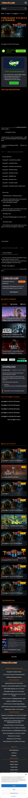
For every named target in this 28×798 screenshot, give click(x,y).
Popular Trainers (14, 764)
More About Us (14, 292)
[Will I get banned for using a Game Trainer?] (14, 629)
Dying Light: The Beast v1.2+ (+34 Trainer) (14, 691)
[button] (26, 774)
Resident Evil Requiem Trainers (14, 677)
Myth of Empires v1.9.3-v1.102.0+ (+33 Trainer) (14, 727)
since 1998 (21, 281)
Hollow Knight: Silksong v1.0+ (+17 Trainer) (14, 688)
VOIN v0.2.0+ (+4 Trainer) (14, 736)
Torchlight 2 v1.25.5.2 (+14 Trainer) (10, 401)
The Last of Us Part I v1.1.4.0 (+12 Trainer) (14, 725)
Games (8, 13)
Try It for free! (21, 51)
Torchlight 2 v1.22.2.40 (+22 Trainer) (10, 416)
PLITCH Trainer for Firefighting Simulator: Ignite (14, 698)
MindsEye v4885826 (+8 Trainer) (14, 701)
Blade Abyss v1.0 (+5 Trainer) (14, 738)
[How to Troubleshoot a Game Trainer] (14, 645)
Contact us (14, 752)
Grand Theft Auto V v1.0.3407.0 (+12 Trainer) (14, 741)
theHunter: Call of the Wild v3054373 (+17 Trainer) (14, 686)
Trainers (22, 13)
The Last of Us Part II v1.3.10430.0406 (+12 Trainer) (14, 730)
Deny (14, 789)
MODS (24, 304)
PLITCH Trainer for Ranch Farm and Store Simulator (14, 706)
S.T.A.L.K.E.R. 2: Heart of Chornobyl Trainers (14, 674)
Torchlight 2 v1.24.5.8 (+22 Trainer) (10, 409)
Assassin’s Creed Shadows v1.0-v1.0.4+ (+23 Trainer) (14, 715)
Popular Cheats (14, 769)
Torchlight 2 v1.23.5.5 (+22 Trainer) (10, 412)
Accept (14, 785)
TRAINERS (14, 304)
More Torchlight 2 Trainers (14, 419)
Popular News (14, 772)
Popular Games (14, 761)
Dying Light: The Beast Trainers (14, 671)
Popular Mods (14, 767)
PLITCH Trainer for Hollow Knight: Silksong (14, 703)
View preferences (14, 793)
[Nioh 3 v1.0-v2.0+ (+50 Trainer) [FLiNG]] (14, 612)
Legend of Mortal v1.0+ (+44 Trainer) (14, 683)
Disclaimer (14, 755)
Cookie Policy (13, 796)
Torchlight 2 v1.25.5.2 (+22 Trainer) (10, 405)
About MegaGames (14, 750)
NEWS (5, 304)
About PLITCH (14, 83)
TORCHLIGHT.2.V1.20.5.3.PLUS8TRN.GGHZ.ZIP (14, 390)
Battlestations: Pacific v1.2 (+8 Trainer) (14, 709)
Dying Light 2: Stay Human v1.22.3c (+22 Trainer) (14, 718)
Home (2, 13)
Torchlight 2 (15, 13)
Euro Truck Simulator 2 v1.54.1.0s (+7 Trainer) (14, 733)
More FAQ (14, 656)
